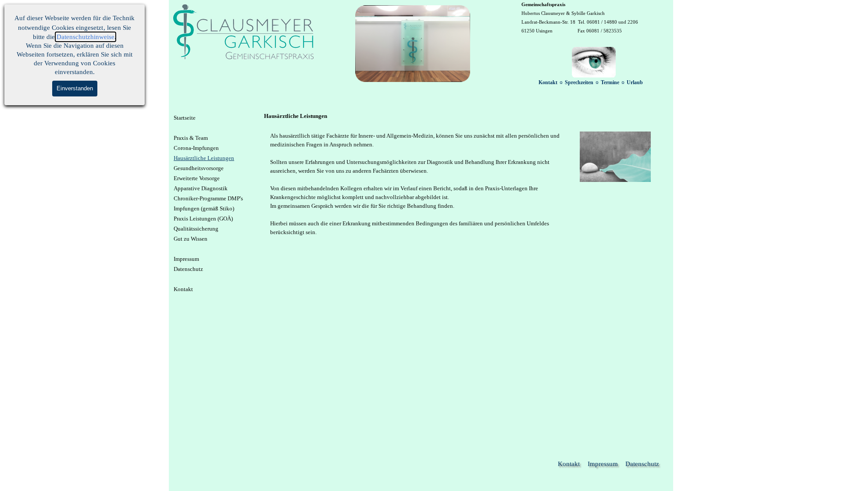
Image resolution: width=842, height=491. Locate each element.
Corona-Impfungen (196, 148)
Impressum (186, 259)
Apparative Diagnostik (201, 188)
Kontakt (183, 289)
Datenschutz (188, 269)
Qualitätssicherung (196, 228)
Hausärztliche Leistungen (204, 158)
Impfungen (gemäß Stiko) (204, 208)
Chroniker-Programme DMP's (208, 198)
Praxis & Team (191, 138)
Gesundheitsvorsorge (199, 168)
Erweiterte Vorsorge (197, 178)
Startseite (185, 117)
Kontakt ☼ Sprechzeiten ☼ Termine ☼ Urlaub (591, 82)
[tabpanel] (593, 17)
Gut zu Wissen (190, 238)
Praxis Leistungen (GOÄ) (203, 218)
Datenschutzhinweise (85, 36)
